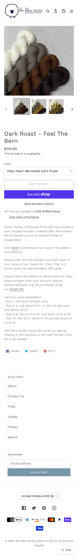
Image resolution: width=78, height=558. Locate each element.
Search (13, 437)
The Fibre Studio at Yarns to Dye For (36, 540)
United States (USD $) (38, 496)
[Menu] (72, 11)
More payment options (39, 203)
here (15, 247)
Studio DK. (17, 289)
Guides (13, 416)
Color (7, 163)
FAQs (11, 406)
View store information (24, 216)
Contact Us (16, 396)
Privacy (13, 427)
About (12, 386)
